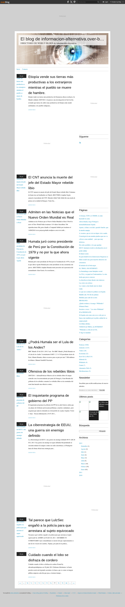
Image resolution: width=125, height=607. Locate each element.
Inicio (18, 69)
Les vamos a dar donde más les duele (90, 286)
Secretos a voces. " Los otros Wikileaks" (91, 309)
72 (35, 583)
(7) (82, 365)
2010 (80, 475)
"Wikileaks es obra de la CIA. (88, 330)
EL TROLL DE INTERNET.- (88, 268)
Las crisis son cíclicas (85, 283)
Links (81, 289)
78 (58, 583)
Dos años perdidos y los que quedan (90, 245)
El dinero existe (84, 254)
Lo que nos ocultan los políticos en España (92, 292)
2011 (80, 472)
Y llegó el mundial (85, 333)
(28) (82, 351)
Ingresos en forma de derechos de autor (87, 593)
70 (27, 583)
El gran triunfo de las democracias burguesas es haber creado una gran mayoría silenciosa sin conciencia (93, 259)
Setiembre (84, 446)
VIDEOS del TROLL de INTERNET (91, 327)
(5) (85, 368)
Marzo (83, 464)
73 (39, 583)
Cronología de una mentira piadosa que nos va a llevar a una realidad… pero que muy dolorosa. (93, 239)
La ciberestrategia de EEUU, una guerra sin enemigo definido (49, 430)
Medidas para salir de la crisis (88, 297)
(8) (83, 359)
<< (20, 583)
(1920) (84, 345)
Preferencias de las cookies (62, 596)
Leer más (31, 109)
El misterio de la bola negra (87, 265)
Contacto (25, 69)
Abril (82, 461)
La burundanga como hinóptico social (90, 271)
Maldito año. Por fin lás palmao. (89, 295)
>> (74, 583)
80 (66, 583)
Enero (83, 469)
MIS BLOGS (83, 300)
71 (31, 583)
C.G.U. (74, 593)
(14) (85, 356)
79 (62, 583)
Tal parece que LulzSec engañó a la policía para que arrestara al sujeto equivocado (51, 525)
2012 (80, 443)
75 (47, 583)
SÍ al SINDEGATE (85, 312)
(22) (83, 353)
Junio (82, 455)
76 (51, 583)
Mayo (83, 458)
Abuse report (67, 593)
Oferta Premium (102, 593)
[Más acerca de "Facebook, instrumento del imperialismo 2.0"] (84, 415)
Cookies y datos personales (114, 593)
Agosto (83, 449)
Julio (82, 452)
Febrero (83, 466)
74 (43, 583)
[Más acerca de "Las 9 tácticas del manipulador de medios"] (84, 406)
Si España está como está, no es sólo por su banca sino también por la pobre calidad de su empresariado (93, 318)
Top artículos (53, 593)
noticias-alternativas (14, 593)
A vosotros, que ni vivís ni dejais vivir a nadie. (93, 233)
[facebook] (68, 2)
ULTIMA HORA (84, 324)
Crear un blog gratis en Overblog (40, 593)
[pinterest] (74, 2)
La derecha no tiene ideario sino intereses (91, 280)
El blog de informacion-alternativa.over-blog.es (62, 38)
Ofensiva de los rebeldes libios (51, 371)
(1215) (84, 348)
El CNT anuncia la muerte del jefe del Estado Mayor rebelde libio (50, 182)
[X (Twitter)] (71, 2)
